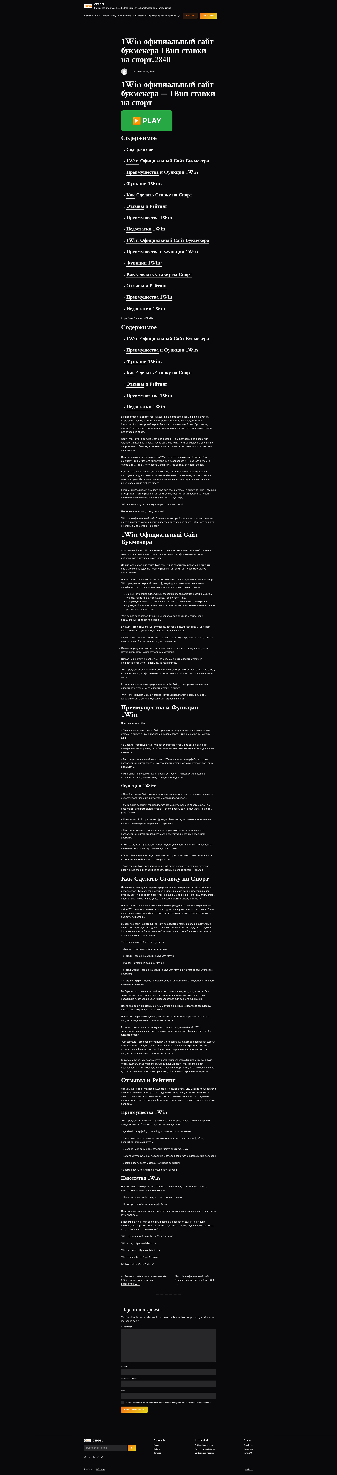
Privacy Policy (109, 15)
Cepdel (99, 4)
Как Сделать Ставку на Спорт (159, 274)
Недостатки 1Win (145, 308)
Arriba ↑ (249, 1469)
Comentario (126, 1327)
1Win (132, 161)
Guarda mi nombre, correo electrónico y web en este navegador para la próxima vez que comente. (168, 1402)
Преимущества (142, 172)
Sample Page (124, 15)
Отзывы (135, 206)
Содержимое (139, 149)
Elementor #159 (92, 15)
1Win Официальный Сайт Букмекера (167, 240)
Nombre (125, 1366)
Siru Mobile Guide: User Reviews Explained (154, 15)
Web (123, 1390)
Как (130, 195)
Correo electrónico (129, 1378)
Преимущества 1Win (149, 297)
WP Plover (100, 1469)
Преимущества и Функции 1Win (162, 251)
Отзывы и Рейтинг (146, 286)
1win (162, 424)
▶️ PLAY (146, 120)
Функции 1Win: (144, 263)
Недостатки (139, 229)
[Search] (132, 1448)
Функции (136, 183)
